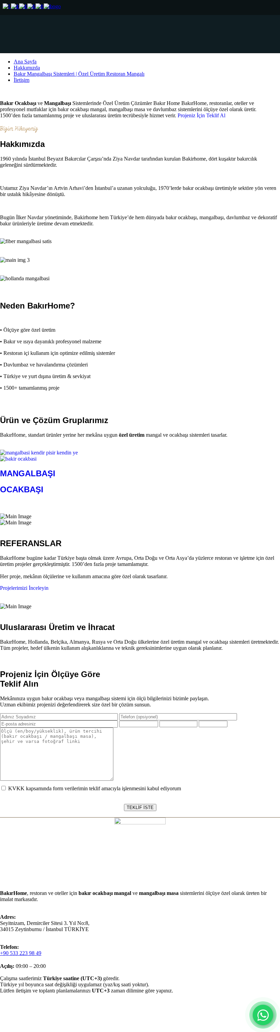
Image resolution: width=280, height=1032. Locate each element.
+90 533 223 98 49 (20, 953)
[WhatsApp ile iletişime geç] (263, 1015)
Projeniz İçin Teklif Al (201, 115)
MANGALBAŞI (27, 473)
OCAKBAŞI (21, 489)
